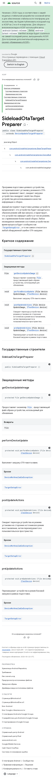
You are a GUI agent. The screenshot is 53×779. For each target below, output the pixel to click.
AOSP (4, 75)
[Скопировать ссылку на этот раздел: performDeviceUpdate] (30, 440)
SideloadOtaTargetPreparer (18, 256)
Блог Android (7, 706)
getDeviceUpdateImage (24, 273)
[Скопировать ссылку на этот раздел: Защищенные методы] (37, 380)
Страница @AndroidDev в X (13, 702)
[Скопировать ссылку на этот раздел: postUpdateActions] (27, 500)
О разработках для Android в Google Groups (20, 718)
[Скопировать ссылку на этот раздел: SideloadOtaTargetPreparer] (36, 357)
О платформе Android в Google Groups (17, 714)
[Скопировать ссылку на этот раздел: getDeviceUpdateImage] (32, 387)
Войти (47, 3)
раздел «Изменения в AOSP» (16, 42)
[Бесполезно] (38, 79)
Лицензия (29, 765)
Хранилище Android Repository (14, 668)
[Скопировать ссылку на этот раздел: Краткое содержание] (36, 241)
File (39, 278)
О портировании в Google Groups (15, 722)
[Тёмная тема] (49, 364)
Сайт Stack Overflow (10, 748)
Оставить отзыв (31, 769)
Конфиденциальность (12, 769)
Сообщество (28, 761)
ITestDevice (33, 294)
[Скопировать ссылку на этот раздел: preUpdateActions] (25, 568)
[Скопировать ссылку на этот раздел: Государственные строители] (48, 349)
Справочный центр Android (13, 732)
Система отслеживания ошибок (15, 752)
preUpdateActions (22, 328)
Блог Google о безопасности (13, 710)
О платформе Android (11, 761)
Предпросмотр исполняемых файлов (17, 680)
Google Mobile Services (11, 744)
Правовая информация (13, 765)
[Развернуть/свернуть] (16, 85)
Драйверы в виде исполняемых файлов (17, 688)
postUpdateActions (23, 305)
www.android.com (9, 740)
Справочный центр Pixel (11, 736)
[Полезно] (34, 79)
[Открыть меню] (3, 3)
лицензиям (6, 650)
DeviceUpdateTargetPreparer (29, 133)
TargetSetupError (11, 227)
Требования (6, 672)
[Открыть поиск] (35, 2)
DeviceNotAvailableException (19, 477)
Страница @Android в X (11, 698)
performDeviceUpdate (24, 291)
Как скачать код (8, 676)
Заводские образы (9, 684)
